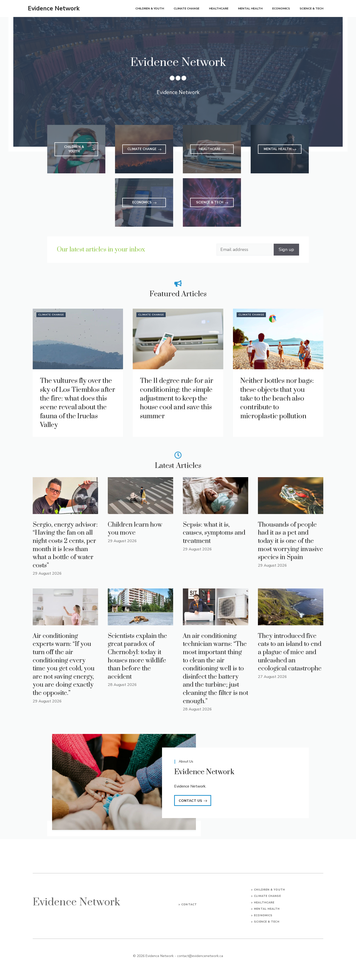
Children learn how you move (135, 529)
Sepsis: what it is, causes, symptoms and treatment (214, 533)
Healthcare (218, 8)
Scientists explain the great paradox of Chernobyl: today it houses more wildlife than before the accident (137, 656)
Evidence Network (54, 8)
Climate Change (186, 8)
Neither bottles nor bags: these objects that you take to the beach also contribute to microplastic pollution (277, 398)
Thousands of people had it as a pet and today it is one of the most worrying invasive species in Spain (290, 541)
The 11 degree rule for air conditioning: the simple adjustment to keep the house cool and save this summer (176, 398)
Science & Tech (311, 8)
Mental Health (250, 8)
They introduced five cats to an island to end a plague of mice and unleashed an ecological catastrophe (290, 652)
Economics (281, 8)
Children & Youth (149, 8)
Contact (189, 904)
